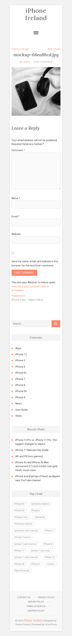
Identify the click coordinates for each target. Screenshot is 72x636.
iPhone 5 (20, 360)
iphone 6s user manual (26, 530)
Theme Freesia (22, 624)
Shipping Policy (36, 611)
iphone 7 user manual (25, 544)
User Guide (21, 409)
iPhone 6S (40, 517)
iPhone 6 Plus (21, 517)
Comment (18, 150)
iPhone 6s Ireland (23, 524)
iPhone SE (21, 391)
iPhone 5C (19, 504)
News (18, 403)
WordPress (51, 624)
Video (18, 415)
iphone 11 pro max (40, 550)
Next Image (54, 49)
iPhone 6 (20, 366)
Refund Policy (36, 602)
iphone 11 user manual (26, 557)
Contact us (23, 597)
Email (16, 216)
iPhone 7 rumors (22, 537)
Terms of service (36, 606)
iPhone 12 (21, 354)
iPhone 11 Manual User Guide (31, 450)
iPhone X (20, 397)
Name (16, 198)
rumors (50, 564)
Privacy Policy (46, 597)
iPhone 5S (19, 510)
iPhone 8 (20, 385)
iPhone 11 (19, 550)
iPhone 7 (20, 379)
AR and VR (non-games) (29, 456)
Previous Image (20, 49)
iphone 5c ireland (40, 504)
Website (16, 234)
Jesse (26, 61)
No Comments (44, 61)
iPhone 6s (21, 372)
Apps (18, 348)
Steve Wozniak (21, 570)
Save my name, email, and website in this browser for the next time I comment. (35, 263)
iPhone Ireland (36, 14)
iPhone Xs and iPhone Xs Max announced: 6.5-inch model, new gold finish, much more (36, 466)
